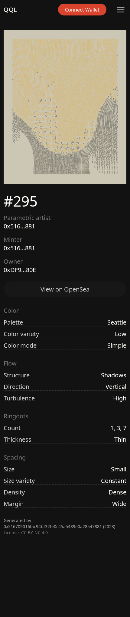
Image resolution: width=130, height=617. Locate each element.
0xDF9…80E (20, 270)
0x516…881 (19, 226)
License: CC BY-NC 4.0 (26, 532)
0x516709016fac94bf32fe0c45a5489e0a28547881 (53, 526)
